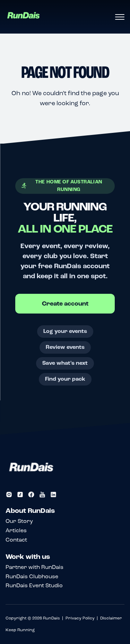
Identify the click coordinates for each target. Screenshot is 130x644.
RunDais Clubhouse (32, 576)
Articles (16, 530)
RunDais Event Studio (34, 585)
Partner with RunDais (34, 567)
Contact (16, 539)
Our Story (19, 521)
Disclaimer (111, 618)
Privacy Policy (80, 618)
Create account (65, 304)
